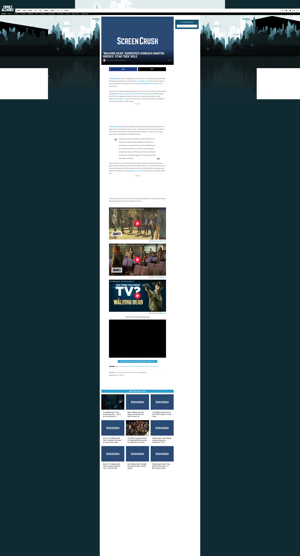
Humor (30, 10)
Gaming (46, 10)
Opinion (18, 10)
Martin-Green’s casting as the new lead (132, 94)
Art (35, 10)
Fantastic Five (75, 13)
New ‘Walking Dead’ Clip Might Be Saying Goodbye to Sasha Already (137, 466)
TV (61, 10)
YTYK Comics (60, 13)
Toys (40, 10)
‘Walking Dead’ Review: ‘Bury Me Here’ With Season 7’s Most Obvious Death (161, 466)
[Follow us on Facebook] (294, 11)
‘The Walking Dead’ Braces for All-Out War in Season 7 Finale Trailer (161, 414)
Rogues (68, 13)
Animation (30, 13)
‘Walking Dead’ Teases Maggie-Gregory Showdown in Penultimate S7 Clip (162, 440)
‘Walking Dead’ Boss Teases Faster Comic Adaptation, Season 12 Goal (137, 361)
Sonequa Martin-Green (147, 83)
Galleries (42, 13)
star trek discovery (132, 372)
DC (57, 10)
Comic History (84, 13)
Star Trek (124, 372)
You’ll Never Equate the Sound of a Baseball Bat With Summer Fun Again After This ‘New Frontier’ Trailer (137, 440)
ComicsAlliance (160, 241)
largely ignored (132, 170)
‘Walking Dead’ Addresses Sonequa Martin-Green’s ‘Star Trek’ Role (139, 366)
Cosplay (10, 13)
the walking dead (141, 372)
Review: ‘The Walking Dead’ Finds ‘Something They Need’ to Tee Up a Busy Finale (112, 440)
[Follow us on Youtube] (290, 11)
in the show (140, 170)
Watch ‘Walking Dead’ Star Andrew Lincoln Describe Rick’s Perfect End (136, 414)
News (24, 10)
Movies (66, 10)
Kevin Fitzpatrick (109, 60)
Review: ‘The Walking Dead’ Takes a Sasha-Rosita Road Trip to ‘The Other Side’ (111, 466)
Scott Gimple (119, 372)
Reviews (16, 13)
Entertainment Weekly (115, 126)
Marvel (53, 10)
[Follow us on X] (298, 11)
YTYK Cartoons (51, 13)
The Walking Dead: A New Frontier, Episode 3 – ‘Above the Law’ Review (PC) (112, 414)
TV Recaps (23, 13)
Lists (37, 13)
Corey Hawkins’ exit (142, 81)
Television (121, 375)
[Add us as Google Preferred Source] (286, 11)
